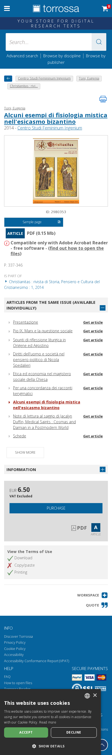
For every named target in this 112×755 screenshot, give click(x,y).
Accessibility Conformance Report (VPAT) (36, 661)
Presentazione (25, 322)
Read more (47, 722)
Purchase (56, 508)
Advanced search (22, 55)
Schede (19, 435)
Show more (25, 452)
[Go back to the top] (102, 745)
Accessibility (14, 654)
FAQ (7, 676)
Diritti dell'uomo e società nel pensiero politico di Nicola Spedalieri (38, 359)
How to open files (18, 683)
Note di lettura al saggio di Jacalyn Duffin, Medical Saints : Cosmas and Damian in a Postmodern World (44, 421)
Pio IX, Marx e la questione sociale (43, 330)
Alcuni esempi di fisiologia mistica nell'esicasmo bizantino (55, 118)
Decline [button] (73, 732)
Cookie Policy (15, 648)
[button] (99, 42)
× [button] (95, 695)
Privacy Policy (15, 642)
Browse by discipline (62, 55)
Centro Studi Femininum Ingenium (49, 128)
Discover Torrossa (18, 636)
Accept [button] (26, 732)
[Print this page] (103, 99)
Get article (93, 322)
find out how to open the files (57, 251)
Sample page (32, 222)
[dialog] (50, 722)
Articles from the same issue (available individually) (51, 305)
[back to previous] (8, 78)
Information (21, 469)
